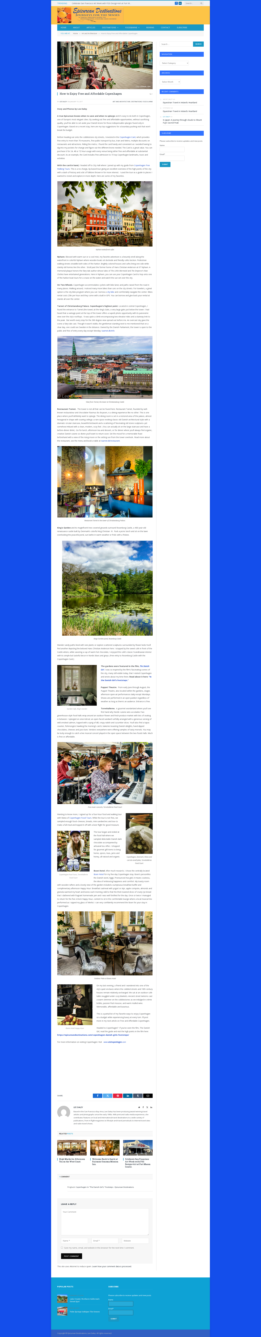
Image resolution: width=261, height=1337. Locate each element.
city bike (110, 292)
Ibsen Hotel (99, 874)
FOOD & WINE (148, 102)
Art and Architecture (121, 102)
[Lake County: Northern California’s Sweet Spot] (62, 1298)
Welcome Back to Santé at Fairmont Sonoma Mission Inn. (105, 1161)
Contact (165, 27)
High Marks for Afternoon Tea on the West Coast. (72, 1160)
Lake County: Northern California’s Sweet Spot (85, 1300)
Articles (91, 27)
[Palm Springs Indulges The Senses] (62, 1311)
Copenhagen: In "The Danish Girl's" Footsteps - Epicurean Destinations (105, 1187)
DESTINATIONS (136, 102)
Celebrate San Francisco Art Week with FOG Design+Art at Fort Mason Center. (137, 1163)
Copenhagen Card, (127, 137)
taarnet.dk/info (108, 330)
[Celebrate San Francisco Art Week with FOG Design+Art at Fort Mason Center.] (138, 1148)
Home (63, 27)
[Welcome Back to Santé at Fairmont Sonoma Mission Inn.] (105, 1148)
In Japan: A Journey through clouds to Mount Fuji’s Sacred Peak (182, 121)
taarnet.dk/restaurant (110, 440)
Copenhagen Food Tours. (80, 818)
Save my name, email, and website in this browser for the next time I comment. (99, 1248)
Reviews (150, 27)
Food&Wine (131, 27)
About (76, 27)
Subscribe (182, 27)
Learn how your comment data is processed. (112, 1266)
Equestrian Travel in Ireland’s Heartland (89, 3)
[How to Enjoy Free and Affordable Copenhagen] (105, 65)
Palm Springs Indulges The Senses (85, 1311)
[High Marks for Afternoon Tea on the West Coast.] (72, 1148)
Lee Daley (63, 102)
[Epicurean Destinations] (90, 15)
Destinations (109, 27)
